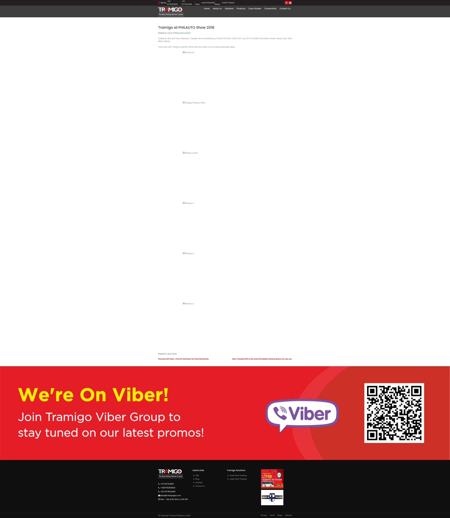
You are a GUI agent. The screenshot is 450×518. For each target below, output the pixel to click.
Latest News (172, 354)
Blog (197, 479)
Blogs (280, 515)
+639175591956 (208, 3)
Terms (272, 515)
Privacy (264, 515)
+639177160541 (228, 3)
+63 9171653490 (167, 491)
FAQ (197, 475)
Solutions (229, 8)
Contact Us (285, 8)
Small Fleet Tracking (238, 475)
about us (217, 8)
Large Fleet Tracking (238, 479)
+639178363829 (167, 487)
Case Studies (255, 8)
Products (241, 8)
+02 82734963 (167, 484)
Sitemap (198, 482)
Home (207, 8)
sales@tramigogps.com (170, 495)
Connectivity (270, 8)
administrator (185, 33)
